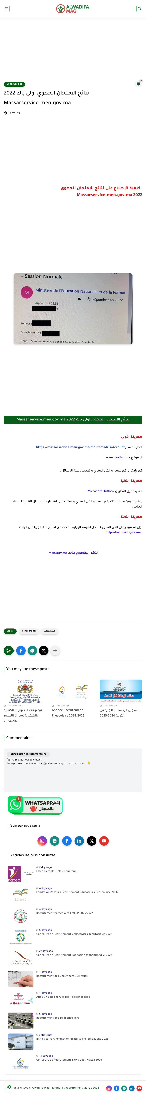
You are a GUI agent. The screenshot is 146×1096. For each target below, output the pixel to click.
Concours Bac (14, 84)
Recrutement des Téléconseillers (57, 1018)
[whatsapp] (54, 841)
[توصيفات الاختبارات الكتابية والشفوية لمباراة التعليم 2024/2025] (25, 691)
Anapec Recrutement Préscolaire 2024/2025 (68, 713)
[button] (21, 650)
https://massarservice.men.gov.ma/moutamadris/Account (80, 447)
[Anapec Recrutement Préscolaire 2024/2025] (73, 691)
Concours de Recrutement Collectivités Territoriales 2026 (74, 934)
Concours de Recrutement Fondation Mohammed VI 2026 (74, 955)
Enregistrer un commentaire (28, 754)
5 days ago (45, 930)
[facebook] (67, 841)
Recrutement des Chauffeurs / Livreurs (62, 976)
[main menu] (7, 9)
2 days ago (45, 867)
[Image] (20, 874)
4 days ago (45, 888)
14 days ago (46, 1056)
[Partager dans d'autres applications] (55, 650)
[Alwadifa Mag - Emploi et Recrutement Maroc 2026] (73, 8)
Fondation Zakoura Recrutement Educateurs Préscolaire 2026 (77, 892)
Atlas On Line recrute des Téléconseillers (63, 997)
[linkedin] (79, 841)
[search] (139, 9)
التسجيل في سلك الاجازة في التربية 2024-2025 (120, 713)
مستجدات (49, 631)
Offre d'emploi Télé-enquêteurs (57, 871)
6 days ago (45, 1014)
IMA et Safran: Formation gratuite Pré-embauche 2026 (72, 1039)
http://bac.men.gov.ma (123, 532)
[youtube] (104, 841)
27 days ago (46, 951)
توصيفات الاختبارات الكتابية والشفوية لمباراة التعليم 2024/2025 (23, 716)
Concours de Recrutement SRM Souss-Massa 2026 (69, 1060)
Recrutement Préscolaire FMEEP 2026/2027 (64, 913)
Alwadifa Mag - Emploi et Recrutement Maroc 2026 (65, 1088)
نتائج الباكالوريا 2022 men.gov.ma (73, 553)
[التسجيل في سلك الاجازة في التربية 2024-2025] (121, 691)
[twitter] (91, 841)
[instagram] (42, 841)
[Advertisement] (73, 51)
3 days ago (45, 1035)
